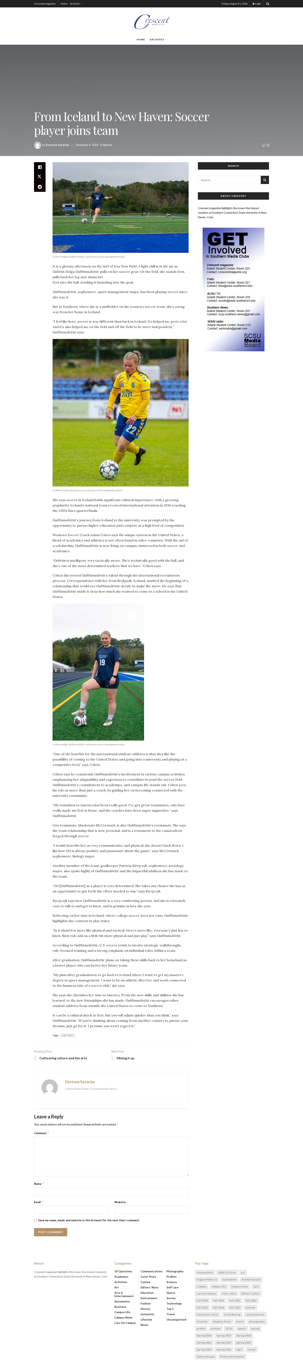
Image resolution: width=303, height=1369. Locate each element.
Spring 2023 (224, 1342)
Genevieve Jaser (207, 1314)
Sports (107, 145)
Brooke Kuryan (251, 1279)
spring (255, 1328)
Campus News (123, 1317)
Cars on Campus (125, 1322)
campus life (219, 1286)
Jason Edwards (255, 1314)
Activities (120, 1282)
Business (120, 1306)
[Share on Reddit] (40, 187)
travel (251, 1349)
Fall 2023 (68, 1035)
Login (258, 3)
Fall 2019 (218, 1300)
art (243, 1272)
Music (144, 1325)
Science (172, 1282)
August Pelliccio (207, 1279)
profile (201, 1328)
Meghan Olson (222, 1321)
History (145, 1308)
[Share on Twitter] (40, 177)
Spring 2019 (224, 1335)
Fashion (146, 1303)
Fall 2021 (234, 1300)
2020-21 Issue (227, 1272)
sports (242, 1328)
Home (64, 3)
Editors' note (149, 1287)
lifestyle (202, 1321)
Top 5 (170, 1308)
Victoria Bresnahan (232, 1356)
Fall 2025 (234, 1307)
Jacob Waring (232, 1314)
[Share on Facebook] (40, 167)
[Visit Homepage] (151, 20)
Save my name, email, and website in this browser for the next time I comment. (89, 1220)
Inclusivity (147, 1314)
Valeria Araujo (206, 1356)
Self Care (173, 1287)
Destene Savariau (57, 145)
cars (256, 1286)
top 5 (239, 1349)
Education (147, 1292)
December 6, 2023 (87, 145)
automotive (229, 1279)
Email (38, 1202)
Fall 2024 (218, 1307)
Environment (149, 1298)
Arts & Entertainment (124, 1294)
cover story (229, 1293)
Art (116, 1287)
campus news (239, 1286)
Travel (171, 1314)
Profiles (172, 1276)
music (240, 1321)
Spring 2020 (243, 1335)
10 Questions (123, 1271)
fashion (250, 1307)
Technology (174, 1303)
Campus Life (122, 1312)
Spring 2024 (243, 1342)
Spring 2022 (204, 1342)
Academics (121, 1276)
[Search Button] (267, 3)
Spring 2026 (224, 1349)
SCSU (229, 1328)
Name (39, 1184)
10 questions (205, 1272)
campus (201, 1286)
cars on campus (206, 1293)
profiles (216, 1328)
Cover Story (148, 1276)
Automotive (122, 1301)
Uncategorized (176, 1319)
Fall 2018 (202, 1300)
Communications (151, 1271)
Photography (175, 1271)
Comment (41, 1133)
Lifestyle (146, 1319)
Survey (171, 1298)
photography (257, 1321)
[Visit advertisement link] (233, 289)
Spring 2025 (204, 1349)
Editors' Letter (250, 1293)
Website (120, 1202)
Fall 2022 (251, 1300)
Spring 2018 (204, 1335)
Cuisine (145, 1282)
